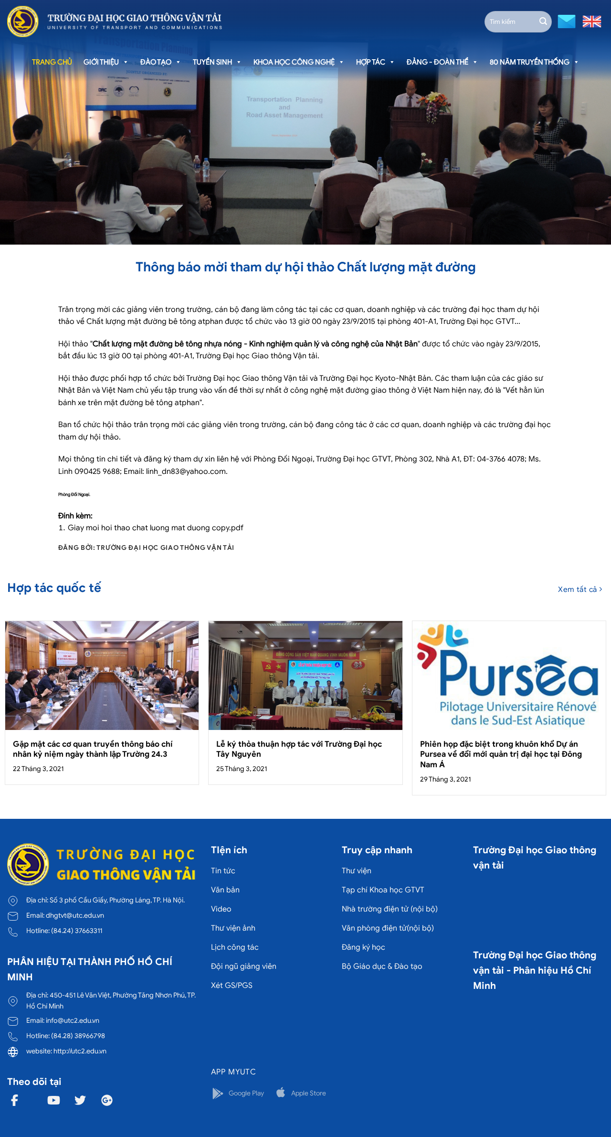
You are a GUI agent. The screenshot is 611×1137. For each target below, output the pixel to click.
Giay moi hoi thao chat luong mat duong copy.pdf (155, 528)
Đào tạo (155, 62)
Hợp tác (370, 62)
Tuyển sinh (212, 62)
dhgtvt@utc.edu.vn (75, 915)
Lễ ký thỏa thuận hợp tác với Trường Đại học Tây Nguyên (299, 749)
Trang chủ (52, 62)
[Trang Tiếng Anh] (590, 21)
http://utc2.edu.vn (79, 1051)
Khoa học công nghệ (294, 62)
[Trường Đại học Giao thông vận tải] (114, 21)
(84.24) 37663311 (76, 930)
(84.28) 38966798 (78, 1035)
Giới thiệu (101, 62)
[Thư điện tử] (565, 21)
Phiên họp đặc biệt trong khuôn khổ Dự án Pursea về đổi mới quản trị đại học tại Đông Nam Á (501, 754)
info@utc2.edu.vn (72, 1020)
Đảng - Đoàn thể (437, 62)
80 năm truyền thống (529, 62)
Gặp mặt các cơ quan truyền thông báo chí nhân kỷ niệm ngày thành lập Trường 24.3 (93, 749)
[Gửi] (543, 21)
